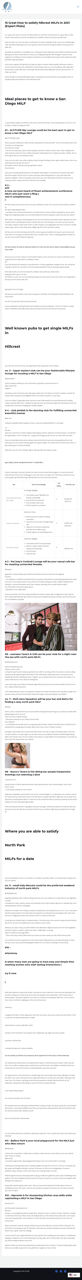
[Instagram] (61, 1271)
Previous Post (7, 1260)
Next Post (76, 1260)
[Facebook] (56, 1271)
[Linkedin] (65, 1271)
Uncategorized (10, 30)
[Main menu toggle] (78, 7)
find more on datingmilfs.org (14, 1250)
